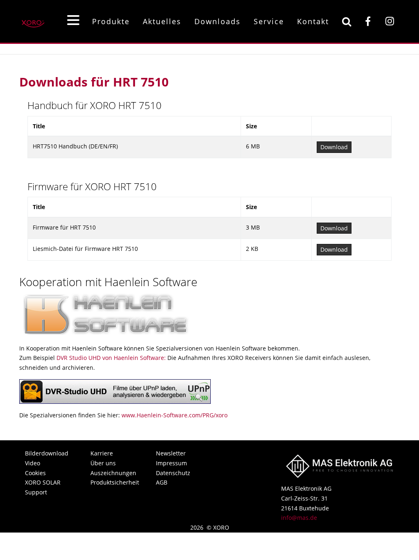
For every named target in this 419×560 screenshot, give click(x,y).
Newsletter (171, 453)
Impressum (171, 463)
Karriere (101, 453)
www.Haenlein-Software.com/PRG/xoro (175, 415)
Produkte (111, 21)
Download (334, 147)
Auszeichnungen (113, 473)
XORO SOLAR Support (43, 487)
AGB (161, 482)
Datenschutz (173, 473)
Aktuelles (162, 21)
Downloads (217, 21)
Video (32, 463)
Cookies (35, 473)
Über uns (103, 463)
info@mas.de (299, 517)
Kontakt (313, 21)
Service (269, 21)
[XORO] (33, 21)
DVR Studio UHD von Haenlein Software (110, 358)
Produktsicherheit (114, 482)
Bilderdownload (46, 453)
